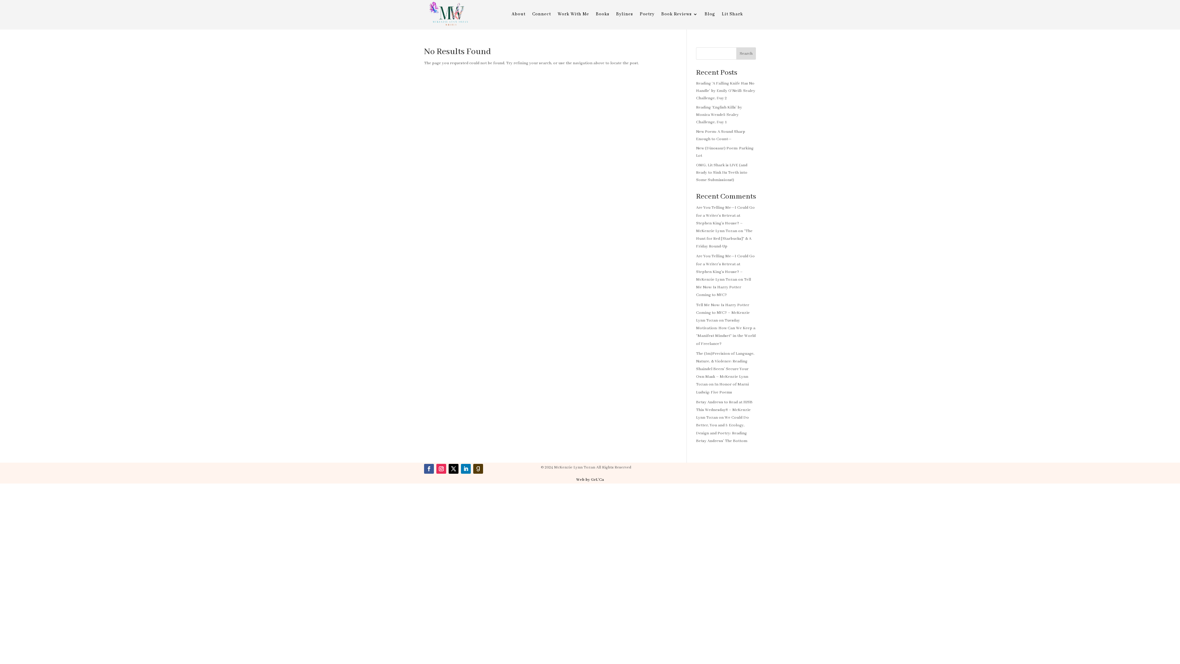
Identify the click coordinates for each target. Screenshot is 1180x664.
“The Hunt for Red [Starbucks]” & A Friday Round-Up (724, 238)
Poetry (647, 14)
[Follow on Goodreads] (478, 469)
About (518, 14)
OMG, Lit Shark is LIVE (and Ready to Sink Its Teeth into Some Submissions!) (721, 173)
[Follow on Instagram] (441, 469)
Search (746, 53)
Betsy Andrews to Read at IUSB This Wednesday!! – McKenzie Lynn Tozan (724, 410)
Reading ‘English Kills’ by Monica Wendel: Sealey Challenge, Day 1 (719, 115)
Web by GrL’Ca (590, 479)
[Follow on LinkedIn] (466, 469)
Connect (541, 14)
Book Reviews (676, 14)
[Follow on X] (453, 469)
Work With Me (573, 14)
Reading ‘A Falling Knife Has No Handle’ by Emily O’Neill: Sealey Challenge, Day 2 (725, 91)
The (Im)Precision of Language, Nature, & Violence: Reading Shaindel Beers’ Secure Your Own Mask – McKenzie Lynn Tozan (725, 369)
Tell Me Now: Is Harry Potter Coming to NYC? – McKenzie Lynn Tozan (723, 312)
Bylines (624, 14)
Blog (710, 14)
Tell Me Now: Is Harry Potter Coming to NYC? (723, 287)
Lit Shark (732, 14)
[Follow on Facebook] (429, 469)
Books (602, 14)
